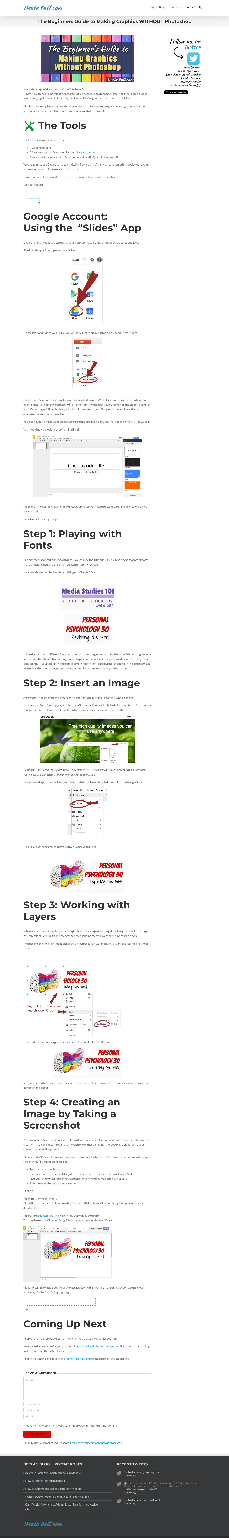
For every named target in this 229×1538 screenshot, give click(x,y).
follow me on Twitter (78, 1358)
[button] (200, 6)
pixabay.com (87, 152)
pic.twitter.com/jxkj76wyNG (141, 1472)
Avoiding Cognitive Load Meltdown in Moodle (53, 1472)
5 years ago (130, 1475)
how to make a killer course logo (95, 1346)
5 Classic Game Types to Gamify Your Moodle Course (57, 1496)
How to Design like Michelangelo (45, 1480)
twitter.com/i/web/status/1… (142, 1489)
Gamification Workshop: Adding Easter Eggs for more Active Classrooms (61, 1507)
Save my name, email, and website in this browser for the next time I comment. (73, 1425)
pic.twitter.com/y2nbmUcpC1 (142, 1500)
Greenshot (110, 157)
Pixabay (121, 705)
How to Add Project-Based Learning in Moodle (53, 1488)
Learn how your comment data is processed (96, 1442)
